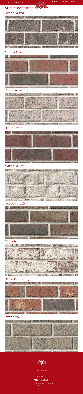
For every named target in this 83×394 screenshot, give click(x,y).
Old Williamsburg (17, 279)
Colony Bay (13, 52)
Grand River (13, 128)
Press (52, 3)
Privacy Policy (38, 385)
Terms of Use (45, 385)
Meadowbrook (15, 203)
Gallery (24, 2)
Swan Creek (13, 317)
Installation (55, 1)
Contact (72, 1)
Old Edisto (12, 241)
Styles (9, 2)
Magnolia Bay (14, 166)
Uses (30, 2)
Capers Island (14, 13)
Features (16, 2)
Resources (64, 1)
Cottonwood (14, 90)
